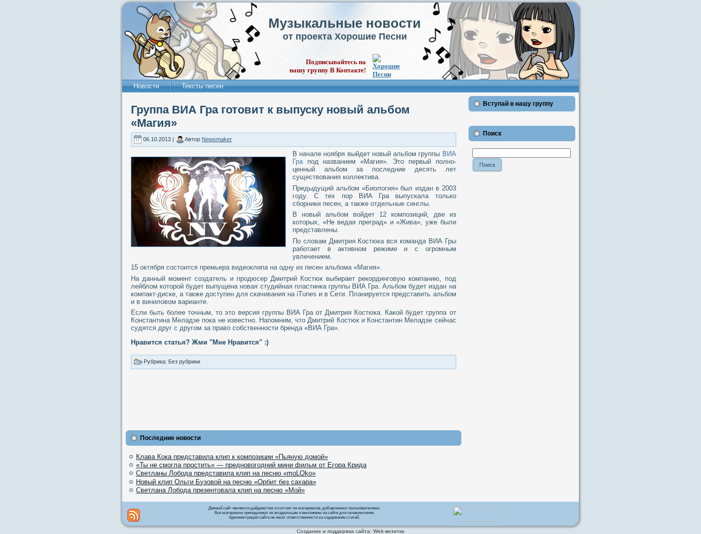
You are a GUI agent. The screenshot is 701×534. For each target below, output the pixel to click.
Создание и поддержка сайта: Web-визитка (350, 531)
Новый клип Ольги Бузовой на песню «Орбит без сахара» (226, 482)
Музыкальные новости (344, 23)
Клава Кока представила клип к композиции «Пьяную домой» (232, 457)
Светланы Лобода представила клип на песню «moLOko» (226, 473)
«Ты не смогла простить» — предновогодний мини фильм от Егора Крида (251, 465)
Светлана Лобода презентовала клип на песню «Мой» (220, 490)
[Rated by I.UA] (475, 520)
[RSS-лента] (133, 515)
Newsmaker (217, 139)
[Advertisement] (293, 397)
